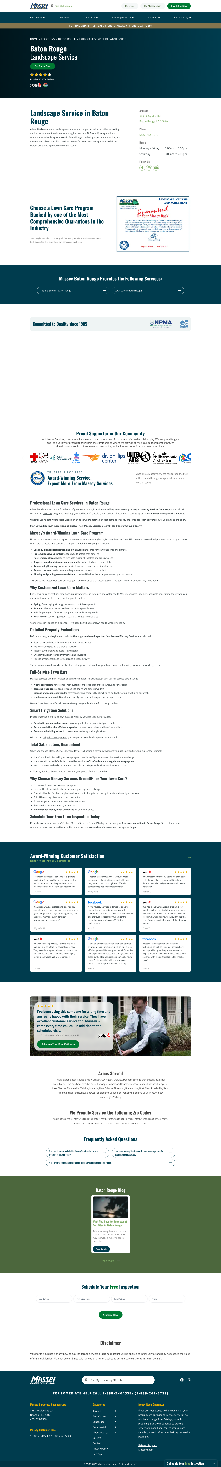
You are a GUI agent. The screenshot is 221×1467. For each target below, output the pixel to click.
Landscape (98, 1422)
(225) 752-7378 (148, 135)
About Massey (181, 17)
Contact (97, 1443)
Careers (97, 1438)
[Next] (197, 458)
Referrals (129, 6)
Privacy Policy (100, 1449)
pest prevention (73, 797)
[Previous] (24, 458)
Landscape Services (121, 17)
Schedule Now (110, 1315)
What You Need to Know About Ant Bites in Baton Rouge (110, 1207)
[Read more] (189, 857)
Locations (48, 39)
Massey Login (145, 1450)
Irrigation (152, 17)
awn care (47, 513)
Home (34, 39)
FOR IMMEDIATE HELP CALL (110, 26)
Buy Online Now (179, 6)
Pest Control (36, 17)
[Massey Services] (39, 6)
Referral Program (147, 1445)
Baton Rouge (67, 39)
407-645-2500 (38, 1419)
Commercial (89, 17)
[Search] (86, 1380)
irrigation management (55, 737)
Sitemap (97, 1454)
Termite (63, 17)
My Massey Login (152, 6)
